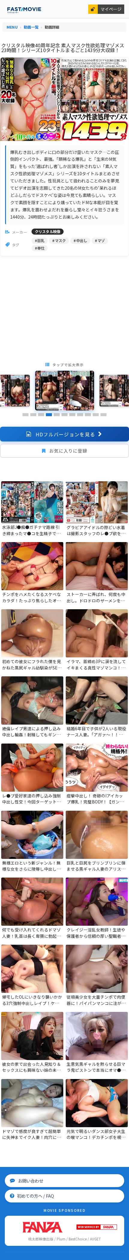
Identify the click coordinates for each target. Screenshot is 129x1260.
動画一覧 (31, 27)
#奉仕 (40, 248)
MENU (12, 27)
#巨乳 (40, 240)
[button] (25, 414)
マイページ (111, 9)
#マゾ (100, 240)
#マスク (59, 240)
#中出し (80, 240)
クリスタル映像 (48, 231)
